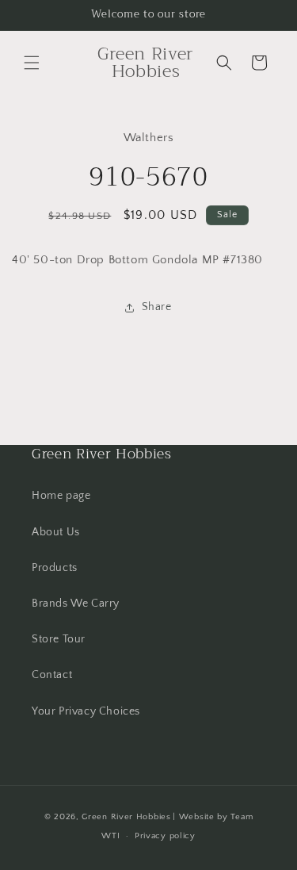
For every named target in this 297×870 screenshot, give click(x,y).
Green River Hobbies (126, 817)
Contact (52, 675)
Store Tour (59, 639)
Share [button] (157, 307)
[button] (31, 62)
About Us (56, 532)
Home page (61, 495)
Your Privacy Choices (86, 711)
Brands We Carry (76, 603)
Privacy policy (165, 836)
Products (55, 567)
